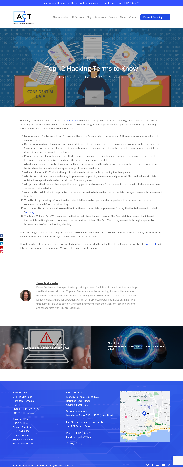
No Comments (116, 77)
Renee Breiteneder (69, 77)
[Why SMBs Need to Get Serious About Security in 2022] (137, 347)
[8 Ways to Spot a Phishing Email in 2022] (46, 347)
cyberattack (72, 120)
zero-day (30, 212)
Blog (91, 59)
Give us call (150, 244)
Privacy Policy (74, 443)
